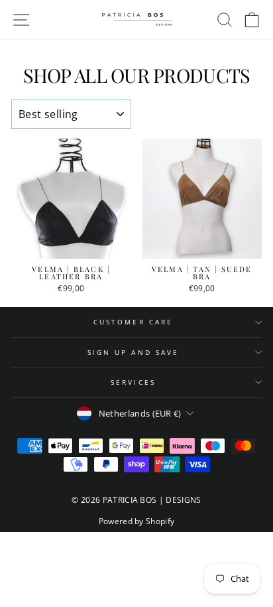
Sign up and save (133, 352)
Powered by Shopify (137, 521)
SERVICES (133, 382)
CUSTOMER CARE (133, 321)
